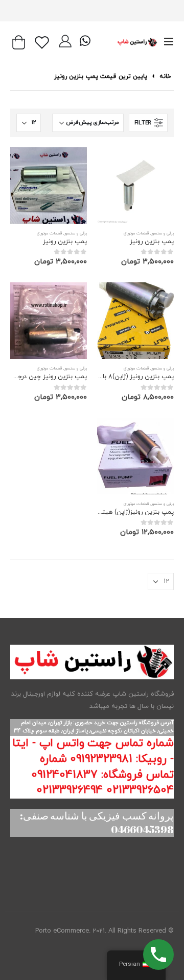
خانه (165, 76)
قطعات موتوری (136, 233)
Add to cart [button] (114, 164)
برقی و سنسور (162, 233)
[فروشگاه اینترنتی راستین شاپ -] (137, 42)
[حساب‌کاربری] (65, 42)
